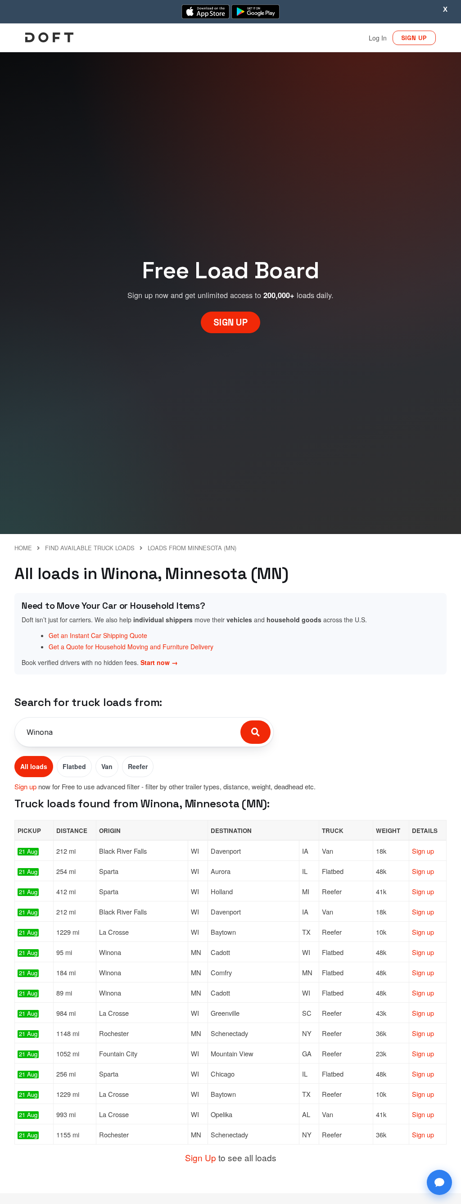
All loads (33, 766)
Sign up (25, 786)
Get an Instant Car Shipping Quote (98, 635)
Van (107, 766)
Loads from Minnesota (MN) (192, 547)
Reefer (138, 766)
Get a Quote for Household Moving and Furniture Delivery (131, 646)
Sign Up (200, 1157)
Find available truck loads (90, 547)
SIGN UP (414, 38)
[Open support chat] (439, 1182)
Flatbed (74, 766)
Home (23, 547)
